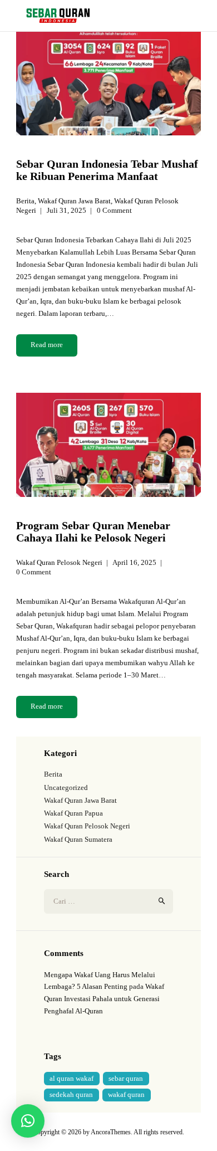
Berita (25, 201)
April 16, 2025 (134, 562)
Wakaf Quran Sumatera (78, 839)
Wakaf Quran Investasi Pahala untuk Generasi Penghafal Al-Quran (104, 998)
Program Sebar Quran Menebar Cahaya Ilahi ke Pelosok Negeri (93, 532)
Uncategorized (66, 787)
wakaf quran (126, 1094)
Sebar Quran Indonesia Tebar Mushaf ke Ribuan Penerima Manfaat (107, 170)
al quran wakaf (71, 1078)
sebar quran (125, 1078)
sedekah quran (71, 1094)
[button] (28, 1121)
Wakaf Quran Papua (73, 813)
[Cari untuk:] (108, 901)
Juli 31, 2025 (66, 210)
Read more (47, 344)
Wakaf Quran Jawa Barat (74, 201)
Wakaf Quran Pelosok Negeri (59, 562)
